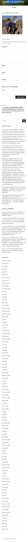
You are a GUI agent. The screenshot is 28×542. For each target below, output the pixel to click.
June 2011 (4, 492)
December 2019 (6, 333)
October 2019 (5, 336)
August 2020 (5, 325)
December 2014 (6, 423)
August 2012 (5, 470)
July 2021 (4, 319)
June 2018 (4, 364)
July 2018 (4, 361)
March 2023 (5, 274)
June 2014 (4, 434)
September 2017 (6, 375)
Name (4, 65)
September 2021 (6, 314)
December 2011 (6, 481)
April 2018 (4, 369)
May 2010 (4, 523)
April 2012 (4, 476)
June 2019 (4, 347)
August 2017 (5, 378)
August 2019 (5, 341)
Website (4, 79)
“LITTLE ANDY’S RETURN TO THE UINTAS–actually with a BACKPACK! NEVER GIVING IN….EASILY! (12, 250)
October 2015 (5, 409)
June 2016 (4, 403)
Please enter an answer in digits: (10, 86)
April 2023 (4, 272)
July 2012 (4, 473)
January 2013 (5, 462)
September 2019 (6, 339)
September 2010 (6, 512)
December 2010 (6, 504)
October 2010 (5, 509)
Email (4, 72)
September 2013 (6, 445)
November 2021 (6, 311)
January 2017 (5, 389)
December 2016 (6, 392)
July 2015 (4, 411)
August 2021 (5, 316)
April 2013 (4, 459)
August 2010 (5, 515)
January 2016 (5, 406)
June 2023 (4, 266)
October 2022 (5, 286)
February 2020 (5, 330)
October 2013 (5, 442)
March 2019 (5, 353)
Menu (14, 7)
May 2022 (4, 297)
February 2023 (5, 277)
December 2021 (6, 308)
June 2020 (4, 327)
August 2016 (5, 400)
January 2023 (5, 280)
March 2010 (5, 529)
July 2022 (4, 291)
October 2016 (5, 395)
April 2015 (4, 420)
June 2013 (4, 453)
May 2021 (4, 322)
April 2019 (4, 350)
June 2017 (4, 383)
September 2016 (6, 397)
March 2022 (5, 302)
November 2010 (6, 506)
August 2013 (5, 448)
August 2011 (5, 487)
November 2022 (6, 283)
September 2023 (6, 260)
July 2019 (4, 344)
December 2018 (6, 355)
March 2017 (5, 386)
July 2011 (4, 490)
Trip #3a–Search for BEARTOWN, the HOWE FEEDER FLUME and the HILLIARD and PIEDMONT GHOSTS (13, 214)
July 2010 (4, 518)
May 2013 (4, 456)
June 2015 (4, 414)
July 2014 (4, 431)
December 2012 (6, 464)
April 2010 (4, 526)
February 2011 (5, 498)
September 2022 (6, 288)
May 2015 (4, 417)
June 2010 (4, 520)
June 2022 (4, 294)
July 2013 (4, 451)
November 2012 (6, 467)
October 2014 (5, 425)
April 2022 (4, 300)
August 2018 (5, 358)
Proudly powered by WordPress (9, 538)
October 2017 (5, 372)
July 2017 (4, 381)
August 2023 (5, 263)
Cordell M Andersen (13, 2)
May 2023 (4, 269)
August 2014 (5, 428)
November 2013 (6, 439)
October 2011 (5, 484)
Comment (5, 46)
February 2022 (5, 305)
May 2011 (4, 495)
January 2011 (5, 501)
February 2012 (5, 478)
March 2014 (5, 437)
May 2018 (4, 367)
